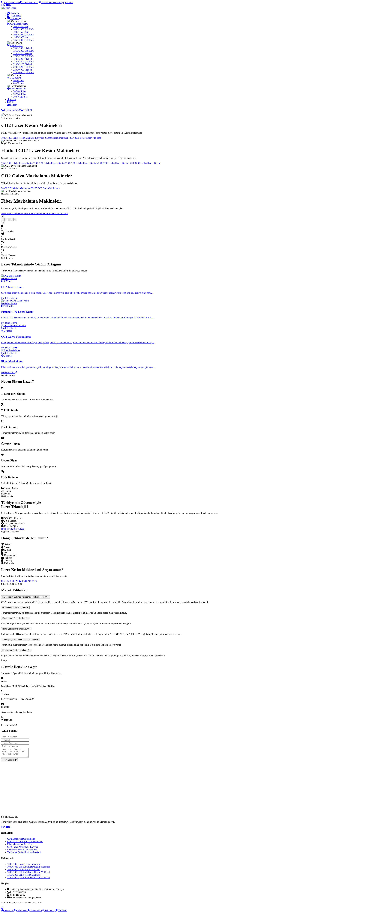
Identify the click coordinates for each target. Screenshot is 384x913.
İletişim (13, 105)
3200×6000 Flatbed (22, 69)
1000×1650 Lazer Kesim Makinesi (23, 869)
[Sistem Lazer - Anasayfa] (8, 8)
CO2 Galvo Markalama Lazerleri (23, 847)
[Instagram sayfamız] (4, 5)
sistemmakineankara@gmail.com (57, 2)
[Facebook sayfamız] (2, 5)
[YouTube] (7, 827)
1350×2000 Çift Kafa (23, 40)
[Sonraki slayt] (3, 222)
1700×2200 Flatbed (22, 53)
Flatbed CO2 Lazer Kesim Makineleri (25, 841)
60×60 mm (18, 83)
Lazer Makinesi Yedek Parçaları (22, 849)
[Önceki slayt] (3, 216)
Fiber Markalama (18, 88)
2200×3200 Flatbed (22, 64)
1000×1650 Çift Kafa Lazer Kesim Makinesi (28, 872)
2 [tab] (7, 219)
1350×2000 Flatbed (22, 48)
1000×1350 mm (20, 26)
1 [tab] (2, 219)
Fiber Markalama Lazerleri (19, 844)
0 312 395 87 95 (12, 2)
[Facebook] (2, 827)
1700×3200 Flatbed (22, 59)
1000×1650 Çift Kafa (23, 34)
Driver (13, 99)
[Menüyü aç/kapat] (2, 113)
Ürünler (14, 18)
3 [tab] (11, 219)
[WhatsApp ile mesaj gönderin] (10, 5)
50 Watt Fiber (19, 94)
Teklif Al (27, 110)
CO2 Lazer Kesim (19, 24)
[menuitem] (195, 30)
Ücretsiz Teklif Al (9, 581)
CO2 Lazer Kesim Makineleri (21, 839)
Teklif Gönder (8, 760)
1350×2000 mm (20, 37)
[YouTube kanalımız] (7, 5)
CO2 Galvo (15, 78)
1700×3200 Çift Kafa (23, 61)
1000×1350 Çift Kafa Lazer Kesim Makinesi (28, 866)
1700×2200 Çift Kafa (23, 56)
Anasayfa (14, 13)
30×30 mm (18, 80)
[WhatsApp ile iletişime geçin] (2, 907)
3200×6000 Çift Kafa (23, 72)
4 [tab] (15, 219)
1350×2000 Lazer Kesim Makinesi (23, 875)
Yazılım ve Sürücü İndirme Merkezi (24, 852)
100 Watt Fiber (20, 96)
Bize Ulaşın (18, 529)
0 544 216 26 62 (30, 2)
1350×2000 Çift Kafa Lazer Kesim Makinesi (28, 877)
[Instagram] (4, 827)
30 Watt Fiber (19, 91)
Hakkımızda (15, 15)
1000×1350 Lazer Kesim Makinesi (23, 864)
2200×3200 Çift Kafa (23, 67)
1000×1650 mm (20, 32)
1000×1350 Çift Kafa (23, 29)
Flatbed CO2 (16, 45)
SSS (12, 102)
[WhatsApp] (10, 827)
